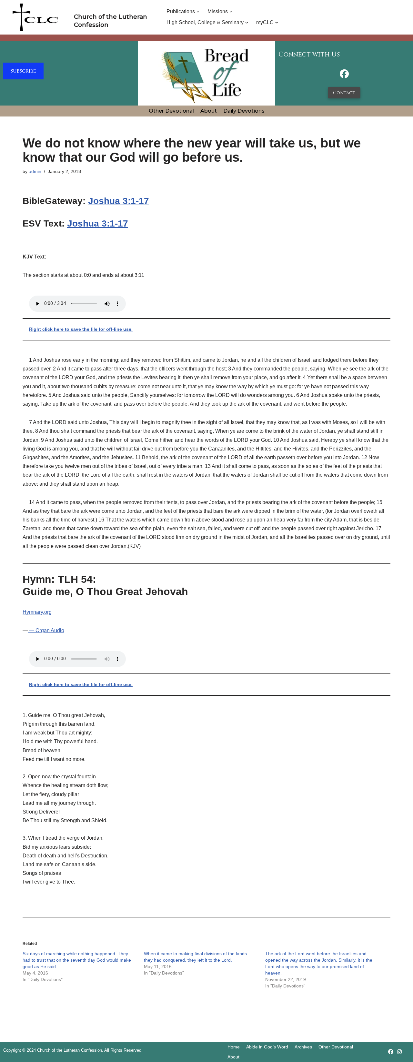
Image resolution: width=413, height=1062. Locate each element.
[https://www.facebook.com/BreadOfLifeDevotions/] (344, 76)
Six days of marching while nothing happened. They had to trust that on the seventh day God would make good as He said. (77, 960)
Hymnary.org (37, 612)
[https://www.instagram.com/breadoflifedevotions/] (399, 1052)
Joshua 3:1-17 (118, 201)
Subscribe (23, 71)
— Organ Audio (46, 630)
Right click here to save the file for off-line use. (81, 329)
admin (35, 171)
